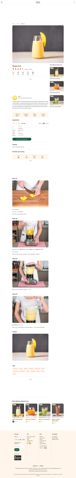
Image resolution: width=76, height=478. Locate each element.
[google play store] (19, 459)
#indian (20, 368)
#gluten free (15, 371)
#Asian (27, 371)
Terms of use (42, 437)
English (45, 447)
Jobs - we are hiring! (31, 436)
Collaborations (30, 440)
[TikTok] (18, 439)
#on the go (15, 368)
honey (19, 132)
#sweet (42, 368)
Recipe (13, 23)
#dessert (26, 368)
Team (28, 439)
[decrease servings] (13, 123)
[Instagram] (17, 439)
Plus (29, 443)
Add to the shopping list (23, 139)
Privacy (41, 439)
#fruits (38, 371)
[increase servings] (19, 123)
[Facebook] (15, 439)
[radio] (13, 69)
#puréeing (31, 368)
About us (29, 437)
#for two (43, 371)
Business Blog (55, 437)
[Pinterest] (22, 439)
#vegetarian (37, 368)
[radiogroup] (18, 69)
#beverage (33, 371)
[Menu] (1, 2)
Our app (28, 442)
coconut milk (20, 135)
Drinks (18, 23)
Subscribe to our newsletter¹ (17, 443)
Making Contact (55, 439)
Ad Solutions (54, 436)
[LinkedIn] (24, 439)
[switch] (43, 123)
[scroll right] (65, 410)
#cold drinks (22, 371)
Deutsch (41, 447)
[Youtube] (20, 439)
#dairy (14, 373)
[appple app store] (19, 456)
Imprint (41, 436)
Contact (41, 442)
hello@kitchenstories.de (56, 468)
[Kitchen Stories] (38, 2)
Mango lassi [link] (23, 23)
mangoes (20, 126)
